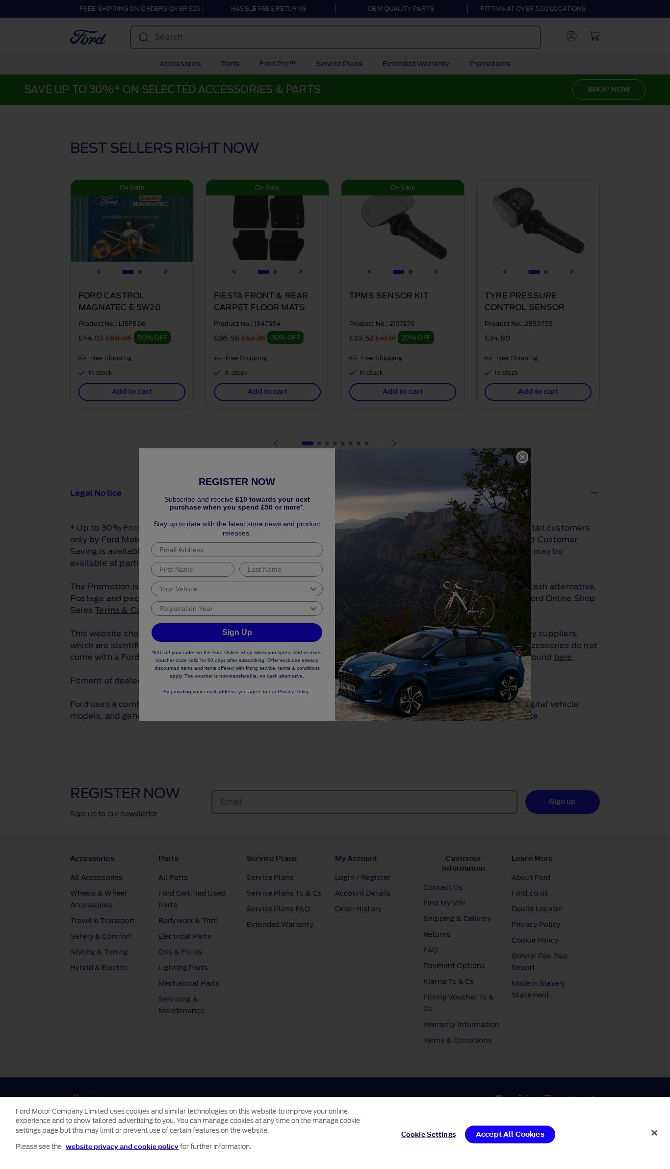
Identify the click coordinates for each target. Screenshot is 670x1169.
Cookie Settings (428, 1134)
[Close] (654, 1132)
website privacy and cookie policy (122, 1146)
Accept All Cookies (510, 1134)
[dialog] (335, 1133)
